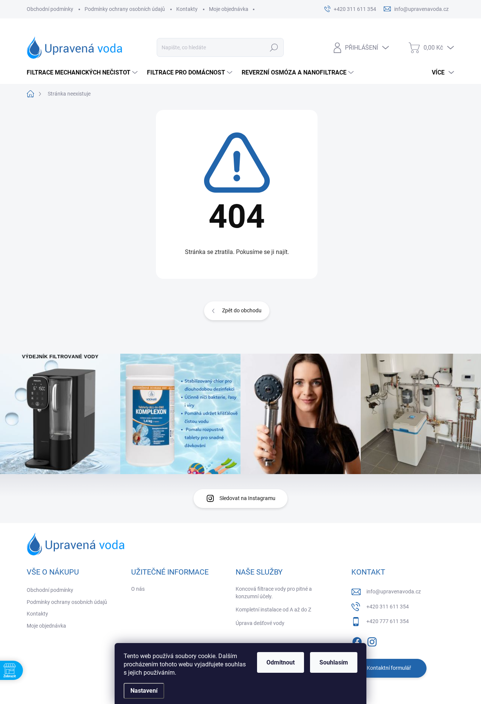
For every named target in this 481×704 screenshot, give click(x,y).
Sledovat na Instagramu (247, 498)
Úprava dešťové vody (260, 623)
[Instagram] (372, 640)
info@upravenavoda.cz (393, 591)
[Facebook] (357, 640)
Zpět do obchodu (242, 310)
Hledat (273, 47)
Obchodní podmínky (50, 9)
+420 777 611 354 (387, 621)
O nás (138, 589)
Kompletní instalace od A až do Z (273, 610)
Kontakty (187, 9)
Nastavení (143, 690)
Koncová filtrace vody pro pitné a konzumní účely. (274, 592)
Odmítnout (280, 662)
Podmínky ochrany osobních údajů (125, 9)
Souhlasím (333, 662)
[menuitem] (83, 72)
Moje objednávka (228, 9)
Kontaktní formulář (389, 668)
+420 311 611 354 (387, 607)
